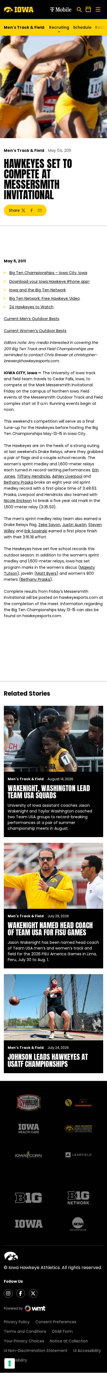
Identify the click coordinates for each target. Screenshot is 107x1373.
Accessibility (15, 1360)
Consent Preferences (55, 1322)
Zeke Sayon (49, 524)
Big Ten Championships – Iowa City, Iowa (48, 272)
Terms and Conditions (25, 1331)
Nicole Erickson (18, 500)
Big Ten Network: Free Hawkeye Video (44, 298)
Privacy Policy (17, 1322)
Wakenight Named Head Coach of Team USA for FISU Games (50, 929)
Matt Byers (46, 573)
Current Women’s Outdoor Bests (35, 330)
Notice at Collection (69, 1341)
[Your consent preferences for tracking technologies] (9, 1363)
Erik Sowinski (35, 531)
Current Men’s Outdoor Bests (31, 318)
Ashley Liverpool (67, 476)
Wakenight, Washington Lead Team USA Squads (49, 792)
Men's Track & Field (24, 150)
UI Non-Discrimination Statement (35, 1350)
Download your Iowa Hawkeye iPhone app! (49, 281)
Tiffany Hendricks (33, 476)
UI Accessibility (87, 1350)
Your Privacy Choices (24, 1341)
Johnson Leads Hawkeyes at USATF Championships (48, 1060)
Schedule (82, 27)
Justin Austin (74, 524)
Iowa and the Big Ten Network (37, 290)
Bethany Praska (18, 482)
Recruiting (59, 27)
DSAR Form (62, 1331)
